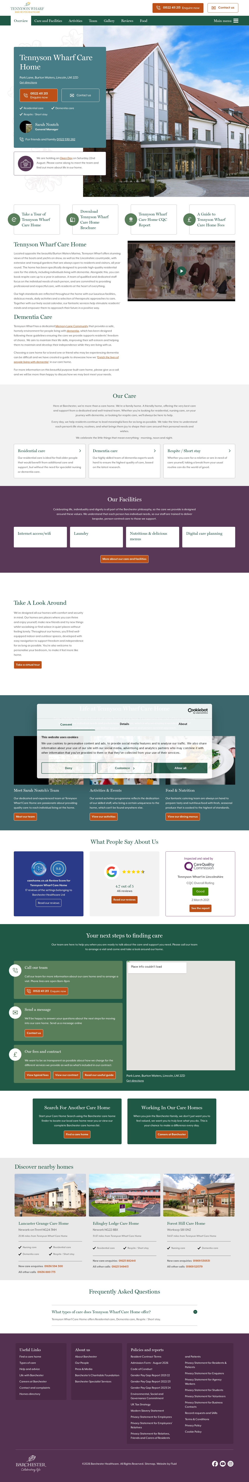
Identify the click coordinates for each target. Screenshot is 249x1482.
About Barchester (86, 1356)
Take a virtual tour (28, 664)
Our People (82, 1362)
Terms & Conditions (197, 1419)
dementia (73, 330)
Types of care (27, 1362)
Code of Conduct (141, 1369)
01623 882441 (127, 1260)
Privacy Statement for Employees (151, 1416)
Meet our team (25, 816)
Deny (68, 768)
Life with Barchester (31, 1375)
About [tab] (183, 723)
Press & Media (83, 1369)
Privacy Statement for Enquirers (204, 1373)
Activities (75, 21)
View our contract (66, 1075)
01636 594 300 (53, 1266)
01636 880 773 (46, 1272)
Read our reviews (48, 902)
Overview (21, 21)
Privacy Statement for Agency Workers (203, 1381)
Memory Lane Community (71, 326)
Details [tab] (124, 723)
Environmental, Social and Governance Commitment (147, 1396)
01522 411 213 (172, 8)
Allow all (180, 768)
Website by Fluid (167, 1463)
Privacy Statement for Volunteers (205, 1396)
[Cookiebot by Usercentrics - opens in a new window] (191, 711)
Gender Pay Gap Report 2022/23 (150, 1381)
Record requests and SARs (201, 1413)
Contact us (226, 8)
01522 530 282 (66, 139)
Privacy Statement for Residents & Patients (206, 1365)
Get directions (28, 82)
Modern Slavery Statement (147, 1410)
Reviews (127, 21)
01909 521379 (194, 1266)
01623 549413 (120, 1266)
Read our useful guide (99, 1075)
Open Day (66, 158)
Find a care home (77, 1134)
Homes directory (29, 1393)
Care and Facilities (48, 21)
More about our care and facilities (124, 559)
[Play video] (181, 271)
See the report (200, 908)
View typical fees (38, 1075)
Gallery (109, 21)
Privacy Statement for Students (204, 1390)
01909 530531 (201, 1260)
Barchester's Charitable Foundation (97, 1375)
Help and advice (29, 1369)
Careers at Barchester (172, 1134)
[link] (50, 1226)
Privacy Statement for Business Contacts (204, 1404)
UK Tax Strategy (141, 1404)
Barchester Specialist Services (93, 1381)
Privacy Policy (193, 1425)
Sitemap (150, 1463)
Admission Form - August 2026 (149, 1362)
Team (93, 21)
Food (143, 21)
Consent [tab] (66, 724)
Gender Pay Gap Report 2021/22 (150, 1375)
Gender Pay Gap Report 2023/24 (151, 1387)
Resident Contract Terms (146, 1356)
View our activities (104, 816)
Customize (122, 768)
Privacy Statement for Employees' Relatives (151, 1425)
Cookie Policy (193, 1431)
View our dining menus (183, 816)
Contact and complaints (34, 1387)
